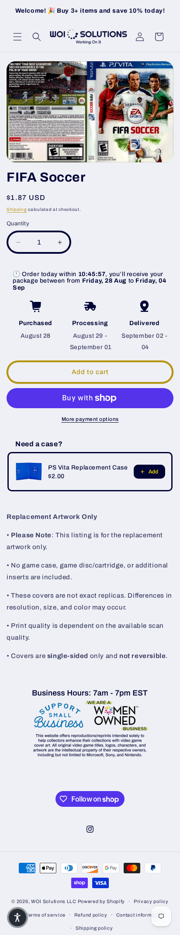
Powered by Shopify (101, 901)
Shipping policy (94, 928)
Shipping (17, 209)
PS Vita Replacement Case (88, 467)
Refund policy (90, 914)
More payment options (90, 419)
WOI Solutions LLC (53, 901)
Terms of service (45, 914)
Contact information (139, 914)
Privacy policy (151, 901)
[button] (17, 36)
